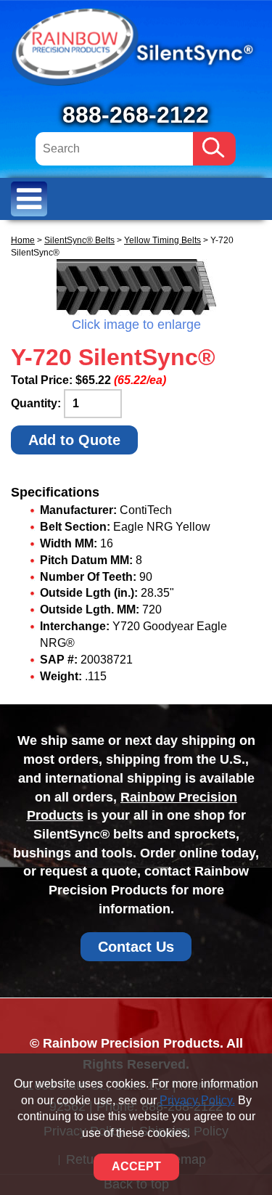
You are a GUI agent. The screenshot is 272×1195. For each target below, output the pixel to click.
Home (23, 240)
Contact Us (136, 947)
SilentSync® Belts (79, 240)
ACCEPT (136, 1166)
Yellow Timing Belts (162, 240)
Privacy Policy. (197, 1100)
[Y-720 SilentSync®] (136, 287)
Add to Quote (74, 440)
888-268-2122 (135, 115)
